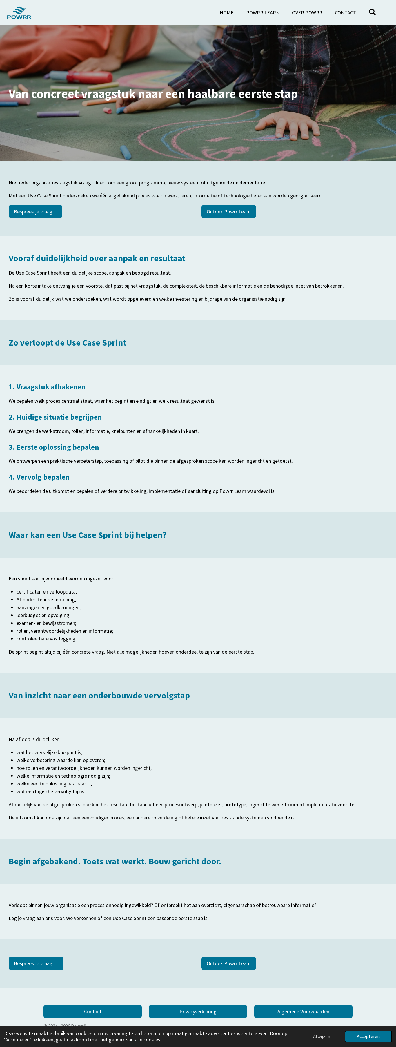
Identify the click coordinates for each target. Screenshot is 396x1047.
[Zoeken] (372, 12)
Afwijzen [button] (321, 1036)
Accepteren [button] (368, 1036)
